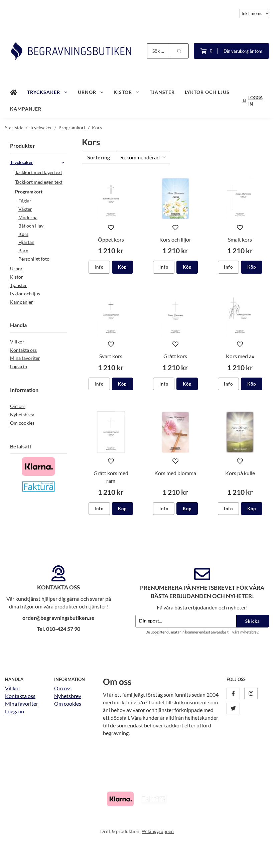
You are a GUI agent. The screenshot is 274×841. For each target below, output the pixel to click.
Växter (25, 209)
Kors (23, 234)
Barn (23, 250)
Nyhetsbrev (22, 414)
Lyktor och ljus (207, 92)
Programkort (28, 191)
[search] (179, 50)
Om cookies (22, 423)
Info (99, 267)
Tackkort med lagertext (38, 172)
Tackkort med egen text (38, 182)
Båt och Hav (30, 226)
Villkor (17, 341)
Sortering (98, 157)
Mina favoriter (25, 358)
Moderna (27, 217)
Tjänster (162, 92)
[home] (13, 92)
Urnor (87, 92)
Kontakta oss (23, 350)
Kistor (123, 92)
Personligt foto (33, 259)
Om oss (17, 406)
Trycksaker (43, 92)
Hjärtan (26, 242)
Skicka (252, 621)
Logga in (18, 366)
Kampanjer (25, 109)
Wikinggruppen (158, 831)
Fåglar (24, 200)
